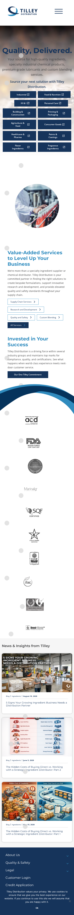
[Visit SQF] (37, 512)
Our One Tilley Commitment (28, 374)
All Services (16, 325)
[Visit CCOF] (37, 558)
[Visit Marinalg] (37, 489)
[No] (69, 901)
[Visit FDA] (37, 443)
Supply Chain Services (20, 301)
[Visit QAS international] (37, 604)
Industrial (21, 94)
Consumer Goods (52, 124)
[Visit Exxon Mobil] (37, 466)
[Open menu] (61, 11)
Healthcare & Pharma (17, 136)
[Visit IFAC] (37, 581)
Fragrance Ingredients (53, 147)
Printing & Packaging (53, 113)
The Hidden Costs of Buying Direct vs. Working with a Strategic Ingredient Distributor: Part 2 (34, 768)
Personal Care (51, 103)
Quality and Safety (19, 317)
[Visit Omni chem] (37, 627)
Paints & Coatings (53, 136)
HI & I (23, 103)
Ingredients (16, 696)
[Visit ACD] (37, 420)
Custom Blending (48, 317)
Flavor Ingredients (18, 147)
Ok (37, 908)
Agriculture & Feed (17, 124)
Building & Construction (17, 113)
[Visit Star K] (37, 535)
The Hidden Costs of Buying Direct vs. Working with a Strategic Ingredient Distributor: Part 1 (34, 833)
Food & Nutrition (52, 94)
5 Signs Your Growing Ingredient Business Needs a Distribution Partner (36, 704)
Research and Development (23, 309)
